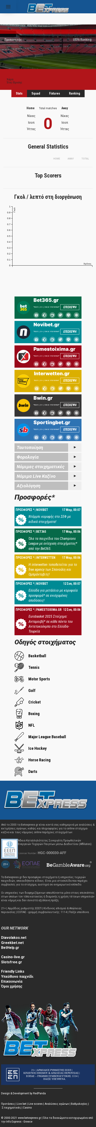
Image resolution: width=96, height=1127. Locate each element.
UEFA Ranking (82, 39)
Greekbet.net (12, 943)
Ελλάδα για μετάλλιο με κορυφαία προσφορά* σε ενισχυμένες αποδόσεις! (53, 595)
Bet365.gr (46, 300)
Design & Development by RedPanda (23, 1093)
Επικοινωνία (11, 981)
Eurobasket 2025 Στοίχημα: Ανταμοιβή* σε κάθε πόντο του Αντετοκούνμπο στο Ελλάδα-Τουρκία (51, 623)
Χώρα (10, 79)
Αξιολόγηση (28, 485)
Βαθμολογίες (79, 1103)
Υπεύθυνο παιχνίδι (17, 976)
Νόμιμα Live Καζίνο (36, 476)
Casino (27, 1107)
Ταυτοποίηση (30, 447)
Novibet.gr (46, 324)
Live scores (35, 1103)
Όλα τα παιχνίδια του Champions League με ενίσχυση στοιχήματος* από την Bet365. (53, 543)
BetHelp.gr (10, 948)
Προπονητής (13, 39)
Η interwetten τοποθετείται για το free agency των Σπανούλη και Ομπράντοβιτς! (53, 569)
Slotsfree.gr (11, 962)
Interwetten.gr (52, 373)
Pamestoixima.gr (54, 349)
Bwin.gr (43, 398)
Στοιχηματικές (11, 1107)
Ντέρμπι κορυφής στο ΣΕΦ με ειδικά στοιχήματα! (50, 519)
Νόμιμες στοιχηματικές (41, 466)
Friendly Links (12, 971)
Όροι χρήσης (11, 986)
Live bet (21, 1103)
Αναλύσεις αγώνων (57, 1103)
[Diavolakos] (45, 800)
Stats (19, 93)
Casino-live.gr (13, 957)
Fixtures (54, 93)
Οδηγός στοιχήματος (45, 642)
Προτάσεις (8, 1103)
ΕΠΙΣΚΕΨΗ (69, 307)
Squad (35, 93)
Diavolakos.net (13, 937)
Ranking (74, 93)
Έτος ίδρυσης (14, 82)
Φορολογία (28, 457)
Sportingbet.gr (51, 422)
